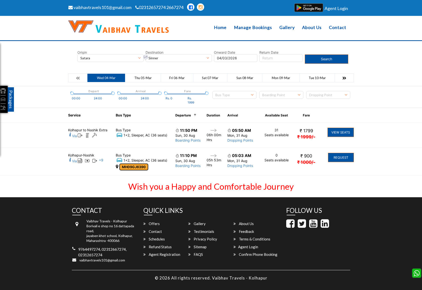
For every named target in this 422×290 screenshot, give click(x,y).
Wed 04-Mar (106, 78)
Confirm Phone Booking (257, 254)
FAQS (198, 254)
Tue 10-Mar (317, 78)
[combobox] (234, 95)
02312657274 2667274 (161, 7)
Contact (337, 27)
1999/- (306, 136)
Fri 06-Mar (177, 78)
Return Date (268, 52)
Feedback (246, 231)
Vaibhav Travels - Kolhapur (239, 277)
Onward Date (224, 52)
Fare (306, 115)
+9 (101, 160)
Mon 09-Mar (281, 78)
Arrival (232, 115)
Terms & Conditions (254, 239)
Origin (82, 52)
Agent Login (336, 8)
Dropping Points (240, 140)
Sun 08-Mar (244, 78)
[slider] (71, 93)
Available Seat (276, 115)
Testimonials (203, 231)
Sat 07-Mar (210, 78)
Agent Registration (164, 254)
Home (220, 27)
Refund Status (160, 247)
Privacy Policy (205, 239)
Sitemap (200, 247)
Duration (213, 115)
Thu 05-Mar (143, 78)
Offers (154, 223)
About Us (312, 27)
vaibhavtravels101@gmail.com (102, 7)
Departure (183, 115)
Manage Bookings (253, 27)
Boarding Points (187, 140)
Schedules (156, 239)
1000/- (306, 162)
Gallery (287, 27)
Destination (154, 52)
